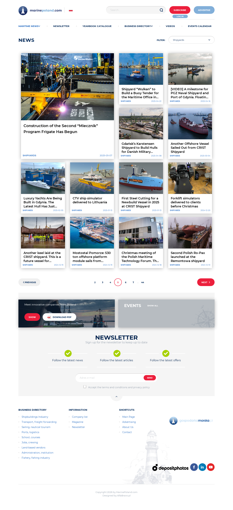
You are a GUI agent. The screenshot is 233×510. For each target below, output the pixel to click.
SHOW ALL (152, 306)
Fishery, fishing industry (36, 457)
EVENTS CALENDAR (200, 26)
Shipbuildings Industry (35, 417)
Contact (127, 432)
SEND (149, 378)
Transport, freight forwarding (39, 422)
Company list (80, 417)
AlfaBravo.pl (124, 495)
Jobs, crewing (30, 442)
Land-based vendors (33, 447)
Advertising (129, 422)
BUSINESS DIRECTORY (138, 26)
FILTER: (161, 40)
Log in (180, 16)
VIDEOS (170, 26)
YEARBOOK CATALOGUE (97, 26)
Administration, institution (37, 452)
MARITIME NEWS (28, 26)
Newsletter (78, 427)
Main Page (128, 417)
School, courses (31, 437)
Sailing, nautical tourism (36, 427)
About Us (127, 427)
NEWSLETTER (61, 26)
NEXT (204, 282)
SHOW (32, 317)
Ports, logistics (30, 432)
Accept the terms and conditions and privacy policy (119, 387)
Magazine (77, 422)
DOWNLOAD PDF (62, 317)
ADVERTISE (204, 10)
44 (142, 282)
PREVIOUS (30, 282)
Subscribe (180, 10)
